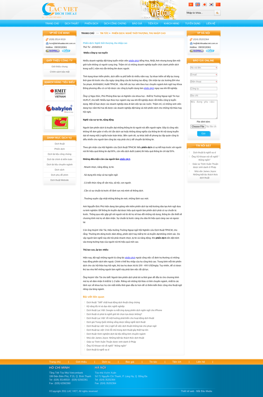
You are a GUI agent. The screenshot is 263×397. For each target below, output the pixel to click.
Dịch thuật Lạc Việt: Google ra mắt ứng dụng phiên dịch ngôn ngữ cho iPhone (124, 310)
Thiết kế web (187, 391)
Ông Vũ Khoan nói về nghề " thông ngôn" (106, 346)
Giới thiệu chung (60, 66)
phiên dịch (134, 60)
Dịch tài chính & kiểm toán (59, 159)
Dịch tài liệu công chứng (59, 154)
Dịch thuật (72, 23)
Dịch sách (59, 170)
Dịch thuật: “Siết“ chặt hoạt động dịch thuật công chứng (113, 302)
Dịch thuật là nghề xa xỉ (98, 349)
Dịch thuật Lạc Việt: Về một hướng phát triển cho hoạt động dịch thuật (120, 318)
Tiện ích (153, 23)
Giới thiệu (81, 361)
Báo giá (137, 23)
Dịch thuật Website (59, 180)
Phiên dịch (91, 23)
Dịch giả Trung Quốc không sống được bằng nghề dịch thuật (116, 322)
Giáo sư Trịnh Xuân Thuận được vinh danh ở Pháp (111, 342)
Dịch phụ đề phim (59, 175)
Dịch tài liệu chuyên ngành (60, 164)
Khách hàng (171, 23)
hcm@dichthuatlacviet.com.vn (62, 43)
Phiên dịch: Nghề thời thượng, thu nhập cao (138, 33)
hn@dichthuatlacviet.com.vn (205, 43)
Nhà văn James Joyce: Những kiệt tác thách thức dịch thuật (115, 338)
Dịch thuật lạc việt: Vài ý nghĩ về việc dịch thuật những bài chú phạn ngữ (122, 326)
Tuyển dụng (192, 23)
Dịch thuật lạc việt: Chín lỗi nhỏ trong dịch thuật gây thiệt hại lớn (117, 330)
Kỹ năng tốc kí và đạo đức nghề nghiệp (106, 306)
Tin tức (104, 33)
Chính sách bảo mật (59, 72)
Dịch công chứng (115, 23)
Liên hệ (210, 23)
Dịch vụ (106, 361)
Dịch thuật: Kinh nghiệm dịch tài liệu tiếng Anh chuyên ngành (116, 334)
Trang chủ (52, 23)
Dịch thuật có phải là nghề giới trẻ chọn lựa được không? (114, 314)
